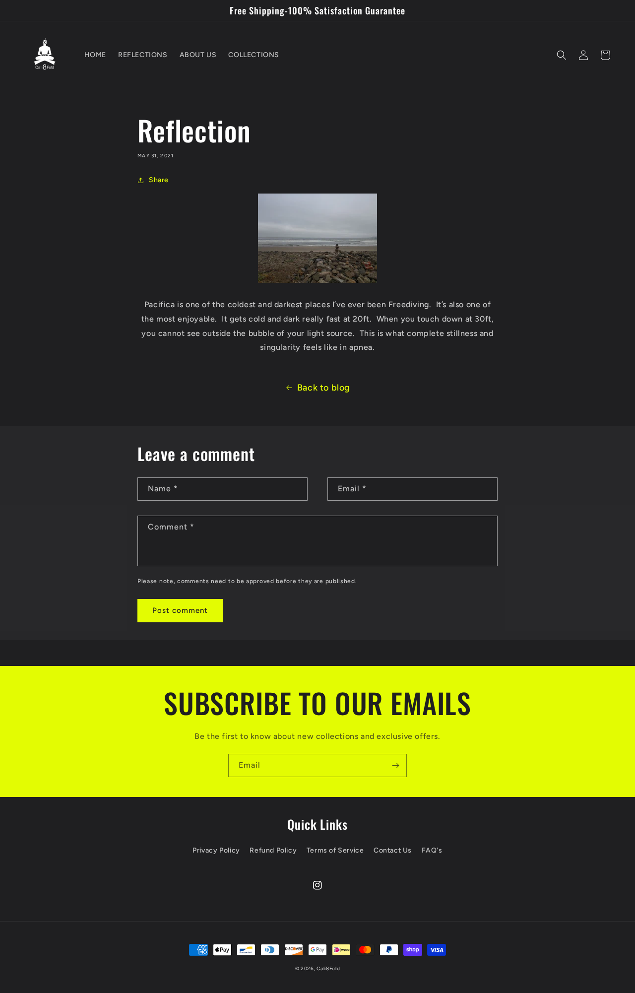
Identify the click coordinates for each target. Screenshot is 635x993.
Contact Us (393, 850)
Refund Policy (273, 850)
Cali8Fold (328, 968)
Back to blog (323, 387)
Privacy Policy (216, 850)
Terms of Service (335, 850)
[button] (561, 55)
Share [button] (159, 180)
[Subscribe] (395, 765)
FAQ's (432, 850)
